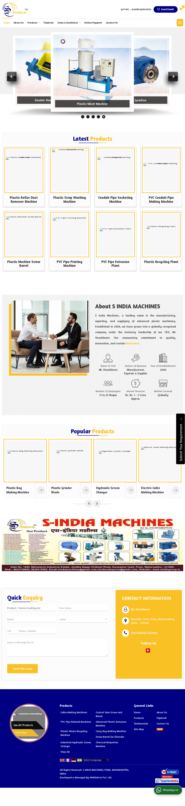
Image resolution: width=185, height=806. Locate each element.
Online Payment (93, 22)
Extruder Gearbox (134, 100)
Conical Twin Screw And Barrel (109, 714)
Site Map (139, 729)
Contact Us (112, 22)
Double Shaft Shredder (50, 100)
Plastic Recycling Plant (161, 262)
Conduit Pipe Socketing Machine (115, 199)
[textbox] (31, 607)
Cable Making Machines (74, 712)
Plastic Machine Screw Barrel (23, 264)
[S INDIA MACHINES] (15, 9)
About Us (19, 22)
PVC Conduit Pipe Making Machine (161, 199)
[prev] (88, 503)
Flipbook (48, 22)
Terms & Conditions (67, 22)
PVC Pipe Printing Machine (69, 264)
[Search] (180, 22)
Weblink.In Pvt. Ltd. (101, 777)
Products (32, 22)
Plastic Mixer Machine (92, 104)
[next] (97, 503)
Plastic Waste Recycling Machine (74, 733)
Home (7, 22)
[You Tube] (148, 650)
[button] (144, 632)
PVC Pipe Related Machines (76, 721)
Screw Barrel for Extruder (110, 736)
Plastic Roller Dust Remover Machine (24, 199)
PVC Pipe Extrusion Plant (115, 264)
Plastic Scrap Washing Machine (69, 199)
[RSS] (160, 729)
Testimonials (141, 723)
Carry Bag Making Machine (111, 731)
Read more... (133, 343)
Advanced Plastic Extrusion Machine (111, 723)
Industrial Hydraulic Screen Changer (76, 744)
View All (65, 751)
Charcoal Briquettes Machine (107, 744)
